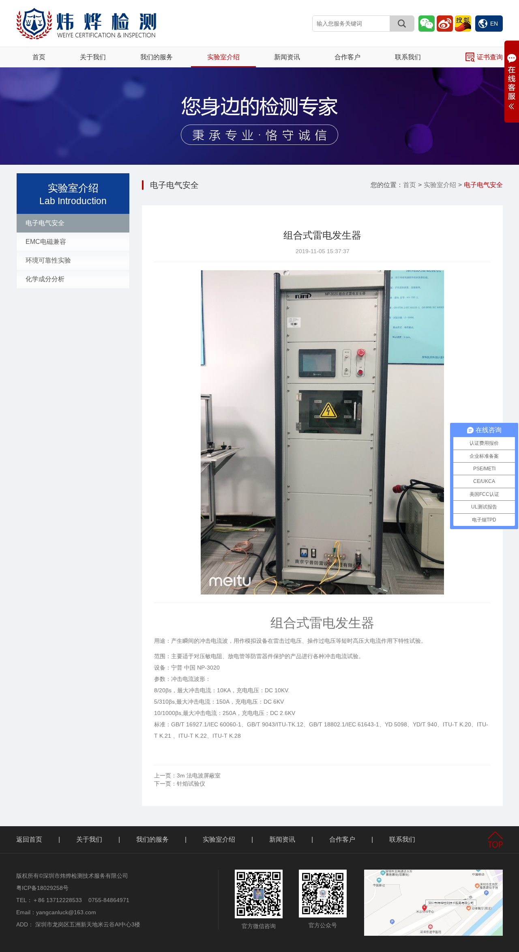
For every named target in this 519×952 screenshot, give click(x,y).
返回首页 (29, 839)
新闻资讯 (287, 57)
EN (494, 23)
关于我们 (93, 57)
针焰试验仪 (179, 783)
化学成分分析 (45, 279)
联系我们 (408, 57)
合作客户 (347, 57)
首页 (38, 57)
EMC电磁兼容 (46, 241)
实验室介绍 (223, 57)
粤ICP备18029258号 (42, 888)
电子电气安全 (45, 223)
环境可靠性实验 (48, 260)
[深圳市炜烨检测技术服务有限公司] (86, 23)
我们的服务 (156, 57)
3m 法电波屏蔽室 (187, 775)
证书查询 (490, 57)
